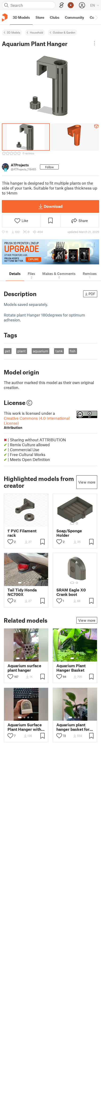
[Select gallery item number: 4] (32, 583)
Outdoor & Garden (64, 32)
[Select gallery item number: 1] (72, 523)
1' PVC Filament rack (22, 533)
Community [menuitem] (74, 17)
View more (86, 482)
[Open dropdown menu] (94, 43)
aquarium (40, 351)
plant (21, 351)
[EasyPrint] (61, 5)
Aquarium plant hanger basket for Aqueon (72, 727)
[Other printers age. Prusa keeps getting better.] (50, 251)
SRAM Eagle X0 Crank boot (71, 592)
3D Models (13, 32)
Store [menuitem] (39, 17)
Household (36, 32)
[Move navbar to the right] (96, 17)
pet (7, 351)
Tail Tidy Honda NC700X (22, 592)
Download (53, 206)
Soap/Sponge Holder (69, 533)
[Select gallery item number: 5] (33, 658)
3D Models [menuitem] (21, 17)
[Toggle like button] (10, 542)
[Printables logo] (5, 17)
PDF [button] (92, 294)
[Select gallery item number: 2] (77, 523)
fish (73, 351)
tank (59, 351)
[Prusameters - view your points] (71, 5)
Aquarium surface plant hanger (24, 667)
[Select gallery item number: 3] (28, 583)
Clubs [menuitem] (54, 17)
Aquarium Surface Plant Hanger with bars (25, 727)
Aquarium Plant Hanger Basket (70, 667)
